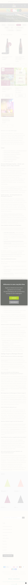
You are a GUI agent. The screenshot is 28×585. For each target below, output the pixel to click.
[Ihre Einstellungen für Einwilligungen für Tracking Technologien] (26, 583)
